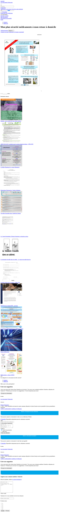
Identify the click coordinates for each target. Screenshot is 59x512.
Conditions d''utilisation (16, 408)
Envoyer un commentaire (6, 393)
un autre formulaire (16, 479)
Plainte (2, 405)
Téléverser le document (6, 9)
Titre (2, 420)
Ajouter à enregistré (19, 32)
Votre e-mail (3, 493)
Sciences (5, 22)
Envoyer (7, 510)
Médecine (5, 23)
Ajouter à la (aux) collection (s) (8, 32)
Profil (2, 19)
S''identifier (3, 7)
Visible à (3, 428)
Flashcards (10, 2)
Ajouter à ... (11, 30)
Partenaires (6, 405)
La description (6, 423)
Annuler (2, 510)
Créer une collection (5, 432)
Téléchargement (4, 30)
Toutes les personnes (7, 430)
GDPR (2, 408)
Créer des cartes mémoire (17, 9)
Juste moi (4, 431)
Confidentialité (7, 408)
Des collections (9, 13)
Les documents (4, 2)
